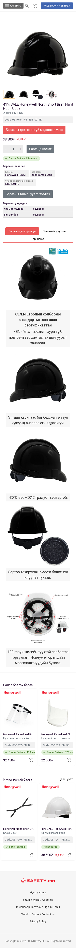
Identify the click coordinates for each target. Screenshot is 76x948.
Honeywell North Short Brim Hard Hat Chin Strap (19, 828)
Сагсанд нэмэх (40, 149)
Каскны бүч (10, 832)
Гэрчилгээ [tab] (38, 238)
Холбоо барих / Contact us (38, 914)
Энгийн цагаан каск (53, 832)
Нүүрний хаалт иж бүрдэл (19, 738)
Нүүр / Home (38, 892)
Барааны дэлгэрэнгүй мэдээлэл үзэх (34, 130)
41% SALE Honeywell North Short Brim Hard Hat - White (57, 828)
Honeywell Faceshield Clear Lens (57, 734)
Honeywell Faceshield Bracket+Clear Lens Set (19, 734)
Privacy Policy (38, 921)
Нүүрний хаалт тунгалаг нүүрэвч (57, 738)
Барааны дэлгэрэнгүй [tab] (22, 231)
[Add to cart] (31, 760)
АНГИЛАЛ (13, 5)
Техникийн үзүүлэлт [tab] (55, 231)
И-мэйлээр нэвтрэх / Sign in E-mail (38, 906)
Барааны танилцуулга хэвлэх (28, 194)
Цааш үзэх (66, 779)
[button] (9, 94)
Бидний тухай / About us (38, 899)
